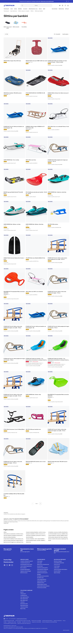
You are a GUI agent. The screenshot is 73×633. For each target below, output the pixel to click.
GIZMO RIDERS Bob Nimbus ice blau (12, 224)
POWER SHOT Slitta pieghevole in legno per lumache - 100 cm (58, 160)
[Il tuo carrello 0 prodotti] (68, 5)
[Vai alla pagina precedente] (32, 503)
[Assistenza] (62, 5)
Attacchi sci (28, 542)
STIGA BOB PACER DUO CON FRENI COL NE (35, 93)
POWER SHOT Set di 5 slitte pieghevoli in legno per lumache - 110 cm (58, 327)
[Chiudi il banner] (68, 1)
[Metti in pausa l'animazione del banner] (67, 1)
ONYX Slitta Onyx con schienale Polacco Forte (58, 126)
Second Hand (54, 8)
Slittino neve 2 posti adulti (8, 27)
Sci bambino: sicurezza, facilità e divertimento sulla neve (60, 532)
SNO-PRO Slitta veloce (53, 224)
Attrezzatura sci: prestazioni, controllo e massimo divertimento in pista (18, 533)
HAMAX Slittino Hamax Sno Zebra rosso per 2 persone (58, 93)
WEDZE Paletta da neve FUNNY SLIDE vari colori (36, 60)
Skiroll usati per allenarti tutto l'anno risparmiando (58, 537)
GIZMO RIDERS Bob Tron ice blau (11, 159)
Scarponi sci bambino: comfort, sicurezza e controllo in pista (38, 533)
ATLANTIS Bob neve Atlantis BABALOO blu (35, 258)
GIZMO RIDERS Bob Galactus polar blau (57, 192)
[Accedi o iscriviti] (65, 5)
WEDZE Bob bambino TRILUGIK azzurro (13, 93)
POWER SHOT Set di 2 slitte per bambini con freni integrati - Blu (36, 327)
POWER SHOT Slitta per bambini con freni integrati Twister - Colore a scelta (57, 61)
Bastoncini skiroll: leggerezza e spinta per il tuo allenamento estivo (17, 542)
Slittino (5, 532)
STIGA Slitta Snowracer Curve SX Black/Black (14, 429)
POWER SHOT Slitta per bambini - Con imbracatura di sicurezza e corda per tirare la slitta (36, 359)
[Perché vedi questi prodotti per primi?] (54, 34)
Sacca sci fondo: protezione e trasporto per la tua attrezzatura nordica (18, 540)
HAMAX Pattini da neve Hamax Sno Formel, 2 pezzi (14, 258)
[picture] (14, 48)
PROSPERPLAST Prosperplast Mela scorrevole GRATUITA (14, 292)
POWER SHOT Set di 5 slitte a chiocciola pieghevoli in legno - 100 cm (13, 462)
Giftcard (67, 8)
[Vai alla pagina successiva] (40, 503)
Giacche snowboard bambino (10, 537)
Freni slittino (24, 26)
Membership (61, 8)
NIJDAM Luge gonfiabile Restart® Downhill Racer (13, 193)
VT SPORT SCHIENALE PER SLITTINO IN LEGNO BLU (14, 494)
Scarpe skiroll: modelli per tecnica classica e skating (14, 538)
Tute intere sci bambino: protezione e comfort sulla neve (37, 535)
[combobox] (65, 34)
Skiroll (49, 540)
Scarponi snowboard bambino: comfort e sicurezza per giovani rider (40, 532)
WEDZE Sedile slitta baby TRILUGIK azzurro (57, 461)
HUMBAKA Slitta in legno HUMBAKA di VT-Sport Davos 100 (35, 127)
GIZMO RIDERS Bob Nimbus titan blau (34, 224)
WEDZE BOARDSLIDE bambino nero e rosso (36, 461)
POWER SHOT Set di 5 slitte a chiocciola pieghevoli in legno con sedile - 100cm (13, 327)
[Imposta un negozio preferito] (59, 5)
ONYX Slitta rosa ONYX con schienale (34, 291)
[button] (42, 363)
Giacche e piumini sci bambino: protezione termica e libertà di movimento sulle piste (21, 535)
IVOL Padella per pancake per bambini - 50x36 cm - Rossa (36, 193)
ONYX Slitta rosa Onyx (31, 159)
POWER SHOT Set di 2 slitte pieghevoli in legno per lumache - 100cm (14, 359)
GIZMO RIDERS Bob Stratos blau (33, 394)
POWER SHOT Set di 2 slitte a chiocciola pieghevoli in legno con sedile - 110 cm (13, 395)
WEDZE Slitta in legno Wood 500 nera (12, 60)
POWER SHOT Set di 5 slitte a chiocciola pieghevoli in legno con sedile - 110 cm (57, 430)
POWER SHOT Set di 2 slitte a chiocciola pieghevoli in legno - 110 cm (57, 292)
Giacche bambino (29, 537)
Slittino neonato (16, 26)
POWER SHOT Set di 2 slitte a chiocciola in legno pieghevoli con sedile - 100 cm (57, 258)
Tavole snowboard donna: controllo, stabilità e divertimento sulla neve (40, 540)
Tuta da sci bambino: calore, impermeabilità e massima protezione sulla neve (41, 538)
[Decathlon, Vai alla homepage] (9, 5)
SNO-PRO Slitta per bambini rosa (33, 429)
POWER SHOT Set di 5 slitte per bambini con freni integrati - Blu (14, 127)
